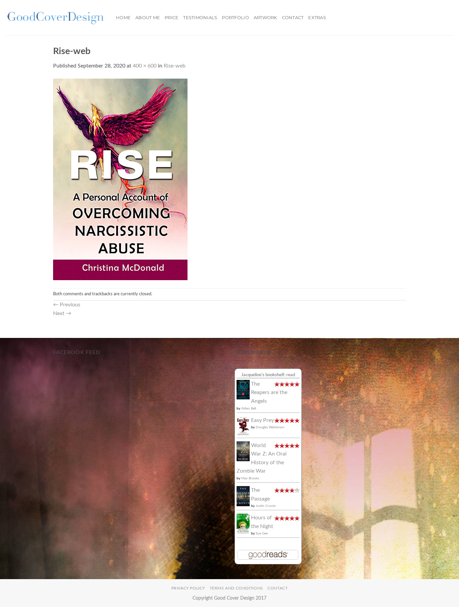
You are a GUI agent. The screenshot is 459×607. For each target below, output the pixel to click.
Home (123, 17)
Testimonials (200, 17)
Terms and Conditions (236, 588)
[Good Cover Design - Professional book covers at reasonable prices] (55, 18)
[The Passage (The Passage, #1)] (243, 495)
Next (62, 313)
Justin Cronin (266, 506)
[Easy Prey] (243, 426)
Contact (293, 17)
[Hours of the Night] (243, 523)
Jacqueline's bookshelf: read (268, 375)
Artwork (265, 17)
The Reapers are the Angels (269, 392)
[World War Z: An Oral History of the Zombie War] (243, 451)
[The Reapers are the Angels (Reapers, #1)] (243, 389)
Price (171, 17)
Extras (317, 17)
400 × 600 (145, 66)
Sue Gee (262, 533)
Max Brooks (250, 478)
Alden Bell (248, 408)
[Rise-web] (120, 179)
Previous (66, 304)
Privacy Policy (188, 588)
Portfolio (235, 17)
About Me (147, 17)
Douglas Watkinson (270, 427)
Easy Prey (262, 420)
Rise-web (174, 66)
